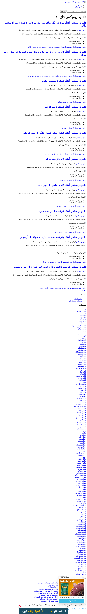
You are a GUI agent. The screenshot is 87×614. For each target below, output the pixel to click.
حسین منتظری (81, 418)
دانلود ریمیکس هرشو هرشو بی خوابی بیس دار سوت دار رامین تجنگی (58, 591)
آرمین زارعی (81, 315)
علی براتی (82, 511)
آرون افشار (82, 317)
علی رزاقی (82, 524)
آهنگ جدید (78, 8)
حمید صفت (82, 420)
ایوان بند (83, 370)
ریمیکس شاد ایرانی (75, 301)
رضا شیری (82, 439)
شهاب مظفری (81, 499)
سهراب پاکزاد (81, 471)
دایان (84, 431)
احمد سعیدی (81, 329)
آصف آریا (83, 319)
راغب (84, 433)
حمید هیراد (82, 427)
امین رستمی (81, 364)
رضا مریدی (82, 447)
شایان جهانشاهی (80, 493)
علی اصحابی (81, 507)
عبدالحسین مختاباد (79, 505)
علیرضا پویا (82, 554)
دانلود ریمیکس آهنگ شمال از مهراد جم (65, 106)
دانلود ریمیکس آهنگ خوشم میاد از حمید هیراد (62, 211)
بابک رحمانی (82, 378)
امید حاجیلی (82, 348)
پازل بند (83, 390)
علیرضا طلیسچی (80, 558)
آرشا (84, 313)
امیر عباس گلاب (80, 352)
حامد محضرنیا (81, 404)
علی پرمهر (82, 516)
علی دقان (82, 522)
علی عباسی (82, 532)
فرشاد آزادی (81, 568)
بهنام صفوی (82, 388)
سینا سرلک (82, 483)
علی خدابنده (82, 518)
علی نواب (82, 548)
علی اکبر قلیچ (81, 509)
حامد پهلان (82, 400)
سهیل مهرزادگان (80, 475)
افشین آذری (82, 340)
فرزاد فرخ (82, 564)
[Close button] (67, 606)
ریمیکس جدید (77, 5)
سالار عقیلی (82, 459)
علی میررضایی (81, 546)
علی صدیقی (82, 530)
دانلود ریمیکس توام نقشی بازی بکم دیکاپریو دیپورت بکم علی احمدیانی (58, 597)
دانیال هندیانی (81, 429)
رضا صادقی (82, 441)
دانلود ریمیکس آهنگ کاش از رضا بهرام (66, 159)
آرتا (85, 309)
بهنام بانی (83, 386)
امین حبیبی (82, 362)
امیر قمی (83, 356)
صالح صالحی (81, 503)
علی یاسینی (82, 550)
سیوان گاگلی (81, 487)
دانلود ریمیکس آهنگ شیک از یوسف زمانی (64, 80)
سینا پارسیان (81, 479)
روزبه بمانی (82, 455)
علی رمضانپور (81, 526)
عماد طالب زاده (80, 562)
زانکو (84, 457)
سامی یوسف (81, 463)
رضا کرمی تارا (81, 445)
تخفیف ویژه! (72, 601)
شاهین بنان (82, 491)
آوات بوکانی (82, 321)
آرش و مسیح (81, 311)
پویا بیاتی (83, 392)
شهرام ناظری (81, 501)
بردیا (84, 382)
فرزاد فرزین (82, 566)
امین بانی (83, 358)
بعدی (83, 290)
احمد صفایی (82, 334)
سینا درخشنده (81, 481)
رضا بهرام (82, 437)
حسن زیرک (82, 408)
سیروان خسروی (80, 477)
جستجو (63, 11)
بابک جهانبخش (81, 376)
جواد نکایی (82, 396)
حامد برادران (81, 398)
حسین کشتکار (81, 416)
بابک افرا (83, 372)
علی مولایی (82, 544)
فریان (84, 572)
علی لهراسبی (81, 540)
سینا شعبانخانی (81, 485)
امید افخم (82, 344)
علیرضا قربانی (81, 560)
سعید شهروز (81, 469)
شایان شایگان (81, 495)
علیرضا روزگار (81, 556)
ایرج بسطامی (81, 366)
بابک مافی (82, 380)
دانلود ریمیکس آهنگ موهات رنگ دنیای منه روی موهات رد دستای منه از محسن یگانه (57, 47)
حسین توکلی (81, 410)
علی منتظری (81, 542)
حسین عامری (81, 412)
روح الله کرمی (81, 453)
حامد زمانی (82, 402)
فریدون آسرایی (81, 574)
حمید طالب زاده (80, 422)
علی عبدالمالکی (80, 534)
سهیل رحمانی (81, 473)
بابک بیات (83, 374)
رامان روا (83, 435)
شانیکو (83, 489)
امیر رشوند (82, 350)
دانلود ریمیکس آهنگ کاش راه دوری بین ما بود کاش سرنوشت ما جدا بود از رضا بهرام (57, 76)
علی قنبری (82, 538)
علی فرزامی (81, 536)
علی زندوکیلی (81, 528)
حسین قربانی (81, 414)
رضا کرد (83, 443)
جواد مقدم (82, 394)
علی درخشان (81, 520)
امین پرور (82, 360)
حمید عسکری (81, 425)
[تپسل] (20, 606)
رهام (84, 451)
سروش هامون (81, 465)
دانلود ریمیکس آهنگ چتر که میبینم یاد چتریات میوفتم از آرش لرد (52, 237)
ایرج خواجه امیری (80, 368)
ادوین (84, 336)
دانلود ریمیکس (81, 30)
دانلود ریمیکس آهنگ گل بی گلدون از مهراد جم (61, 185)
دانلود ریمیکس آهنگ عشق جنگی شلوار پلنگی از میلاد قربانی (54, 132)
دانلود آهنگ (78, 299)
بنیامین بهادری (81, 384)
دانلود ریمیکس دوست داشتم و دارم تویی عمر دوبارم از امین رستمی (50, 266)
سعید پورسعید (81, 467)
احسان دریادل (81, 327)
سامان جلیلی (81, 461)
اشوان (84, 338)
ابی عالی (83, 323)
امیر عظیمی (82, 354)
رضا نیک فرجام (81, 449)
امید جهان (82, 346)
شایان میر (82, 497)
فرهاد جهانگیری (80, 570)
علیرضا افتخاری (80, 552)
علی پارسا (82, 513)
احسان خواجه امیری (79, 325)
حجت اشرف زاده (80, 406)
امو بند (84, 342)
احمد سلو (83, 331)
